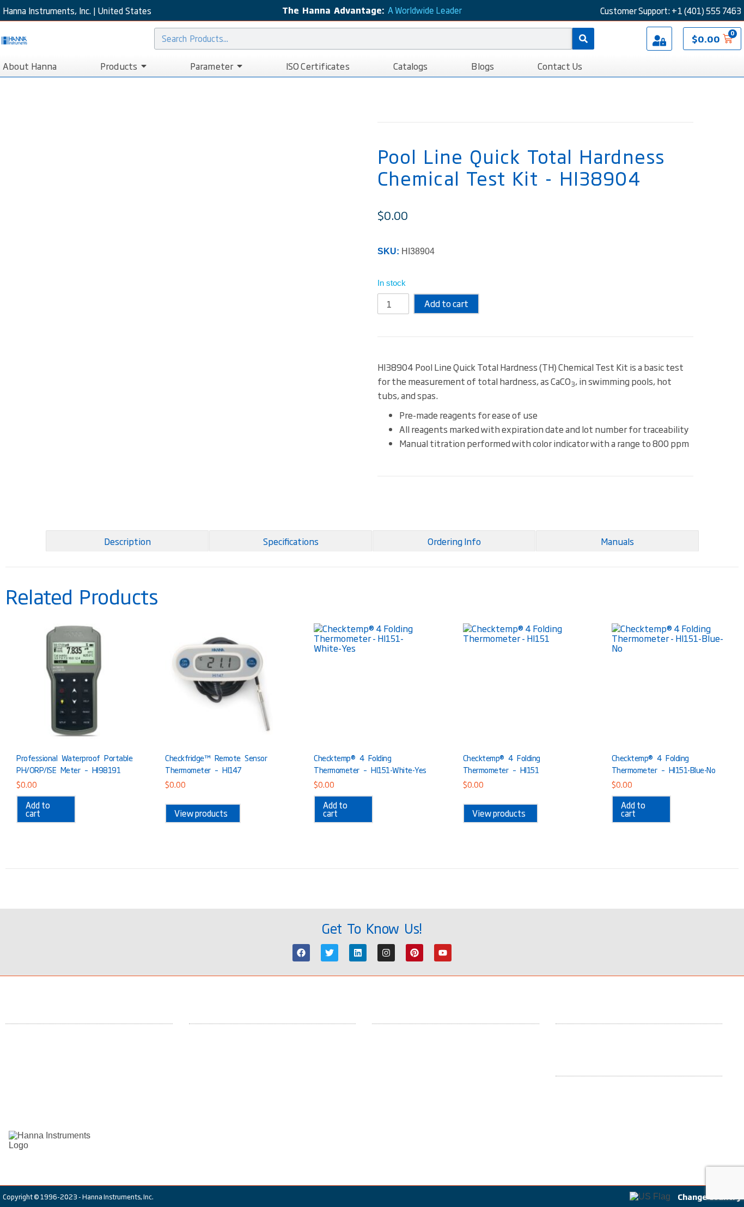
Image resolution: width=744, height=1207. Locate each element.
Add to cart (446, 303)
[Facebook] (301, 952)
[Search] (583, 39)
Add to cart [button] (38, 809)
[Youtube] (443, 952)
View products (201, 813)
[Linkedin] (358, 952)
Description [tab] (127, 541)
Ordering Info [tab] (454, 541)
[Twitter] (329, 952)
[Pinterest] (414, 952)
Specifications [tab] (291, 541)
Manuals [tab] (617, 541)
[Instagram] (386, 952)
